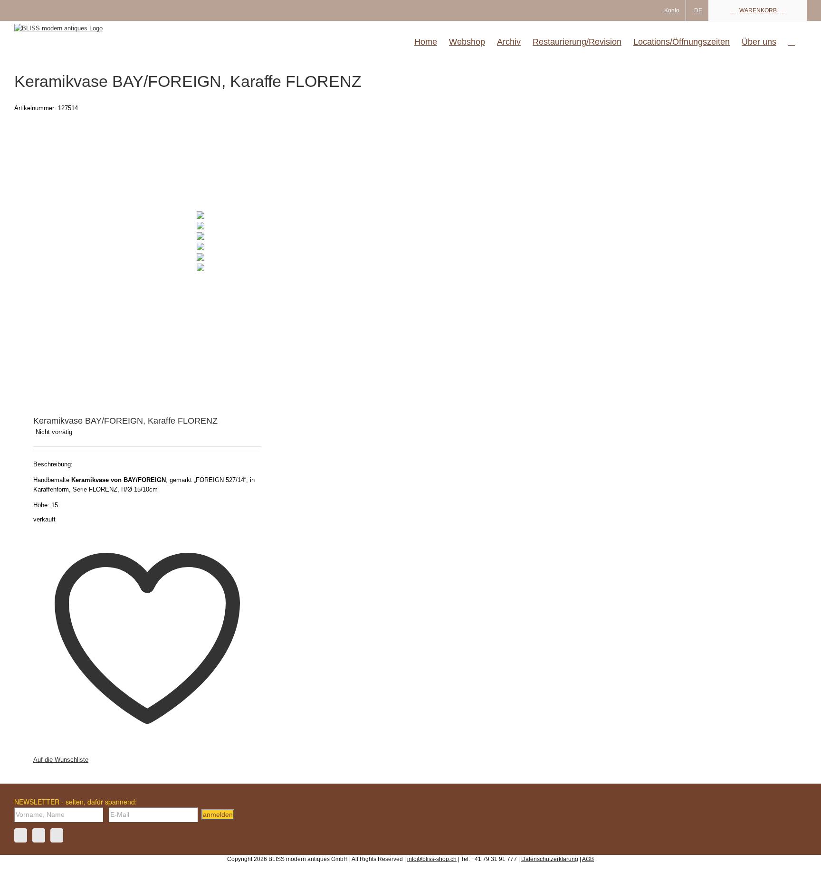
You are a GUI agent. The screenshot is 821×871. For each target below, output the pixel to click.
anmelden (218, 814)
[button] (791, 41)
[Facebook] (20, 835)
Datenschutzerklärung (549, 859)
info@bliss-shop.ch (432, 859)
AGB (588, 859)
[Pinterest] (56, 835)
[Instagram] (38, 835)
